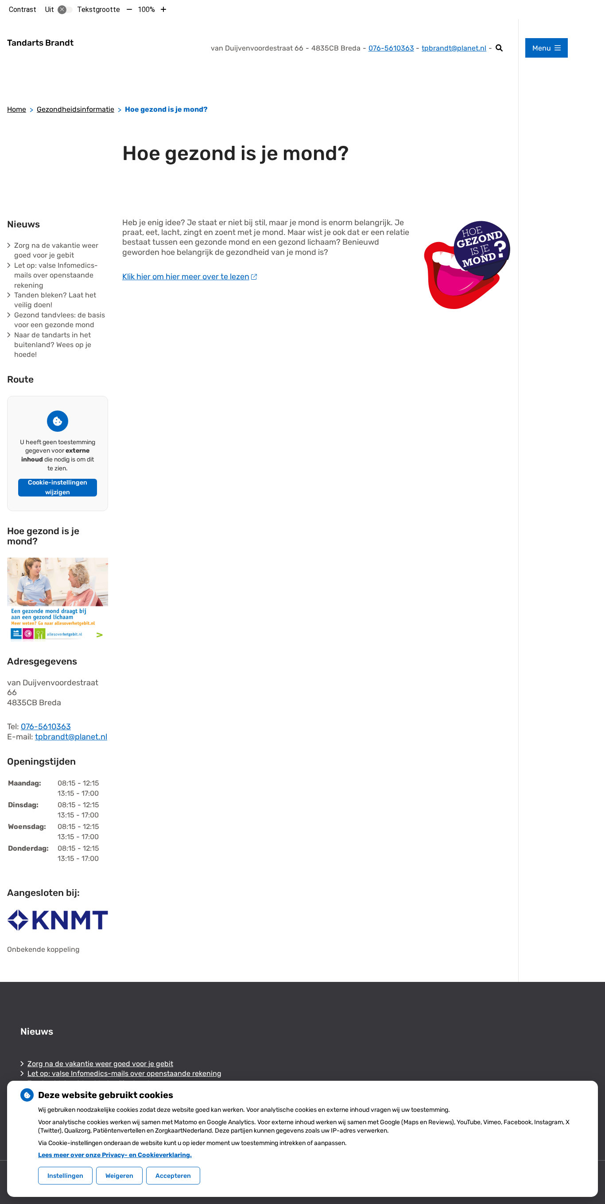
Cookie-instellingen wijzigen (57, 487)
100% (146, 9)
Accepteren (173, 1176)
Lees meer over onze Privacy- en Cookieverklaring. (115, 1155)
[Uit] (65, 10)
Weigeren (119, 1176)
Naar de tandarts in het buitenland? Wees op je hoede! (52, 345)
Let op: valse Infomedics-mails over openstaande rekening (56, 275)
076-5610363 (46, 726)
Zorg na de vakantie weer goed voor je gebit (100, 1063)
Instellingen (65, 1176)
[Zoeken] (499, 48)
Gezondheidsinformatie (75, 109)
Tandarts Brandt (40, 43)
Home (16, 109)
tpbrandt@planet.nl (454, 48)
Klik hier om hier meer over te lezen (185, 276)
